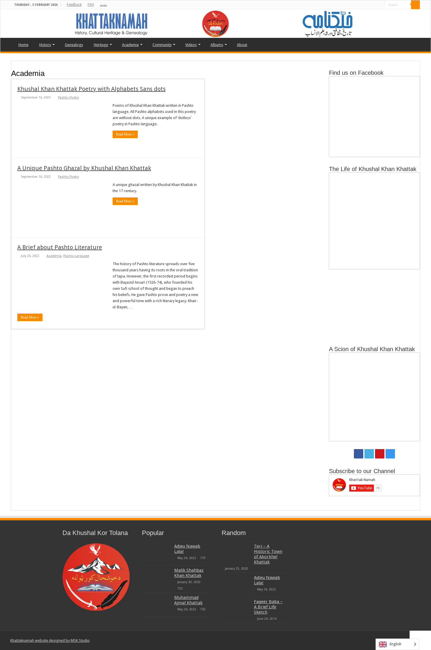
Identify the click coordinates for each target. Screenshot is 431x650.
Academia (130, 45)
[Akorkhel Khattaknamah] (215, 23)
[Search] (415, 4)
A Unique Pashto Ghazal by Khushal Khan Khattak (84, 168)
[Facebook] (364, 5)
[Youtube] (375, 5)
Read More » (125, 134)
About (242, 45)
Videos (191, 45)
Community (162, 45)
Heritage (101, 45)
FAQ (91, 5)
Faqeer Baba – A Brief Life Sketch (268, 607)
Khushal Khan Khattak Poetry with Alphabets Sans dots (91, 88)
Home (23, 45)
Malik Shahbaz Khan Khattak (188, 573)
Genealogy (74, 45)
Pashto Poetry (68, 97)
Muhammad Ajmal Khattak (188, 600)
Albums (217, 45)
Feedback (74, 5)
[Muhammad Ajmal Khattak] (156, 605)
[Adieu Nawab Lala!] (156, 553)
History (45, 45)
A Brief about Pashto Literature (59, 247)
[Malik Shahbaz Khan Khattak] (156, 578)
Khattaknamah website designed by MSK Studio (50, 640)
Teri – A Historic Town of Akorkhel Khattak (268, 554)
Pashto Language (76, 256)
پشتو (103, 5)
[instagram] (380, 5)
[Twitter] (369, 5)
